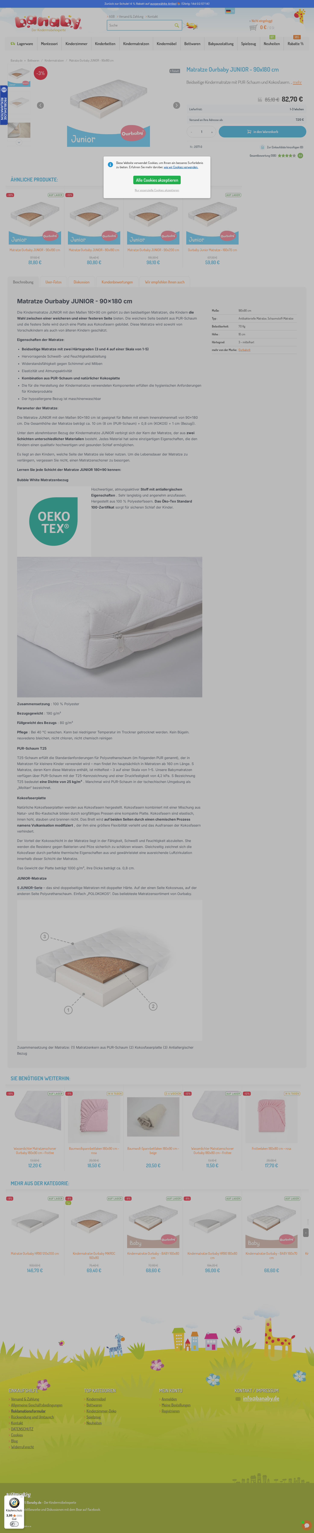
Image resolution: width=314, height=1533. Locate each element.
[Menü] (21, 1498)
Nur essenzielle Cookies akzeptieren (157, 190)
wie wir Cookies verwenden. (181, 167)
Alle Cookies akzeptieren (157, 180)
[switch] (14, 1524)
